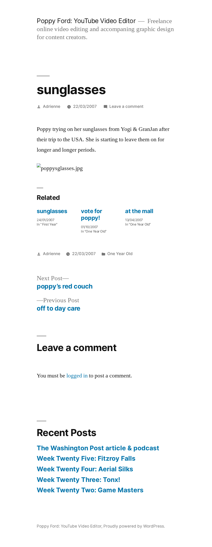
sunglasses (52, 211)
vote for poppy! (91, 214)
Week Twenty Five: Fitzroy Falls (86, 458)
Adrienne (51, 106)
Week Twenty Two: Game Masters (90, 490)
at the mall (139, 211)
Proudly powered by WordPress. (134, 526)
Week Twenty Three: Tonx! (78, 479)
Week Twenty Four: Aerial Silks (85, 469)
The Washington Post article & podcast (98, 448)
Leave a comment (126, 106)
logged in (77, 375)
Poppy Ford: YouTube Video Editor (86, 21)
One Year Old (120, 253)
